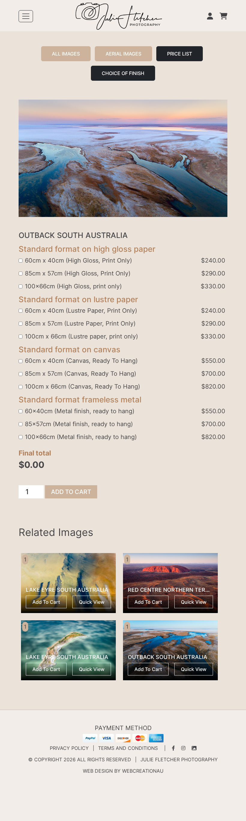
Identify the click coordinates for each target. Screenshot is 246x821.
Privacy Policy (69, 748)
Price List (179, 54)
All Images (66, 54)
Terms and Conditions (128, 748)
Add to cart (71, 491)
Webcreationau (143, 771)
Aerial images (123, 54)
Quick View (91, 602)
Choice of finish (123, 73)
